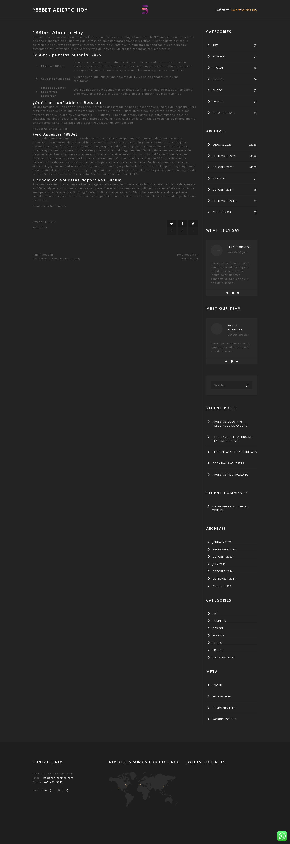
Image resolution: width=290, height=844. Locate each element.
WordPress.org (225, 719)
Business (219, 56)
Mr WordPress (223, 506)
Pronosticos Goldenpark (49, 206)
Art (215, 45)
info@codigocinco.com (58, 778)
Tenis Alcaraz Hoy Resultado (235, 452)
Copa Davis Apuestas (228, 463)
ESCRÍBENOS (243, 9)
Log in (217, 685)
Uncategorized (224, 113)
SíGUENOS (225, 9)
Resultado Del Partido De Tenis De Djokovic (232, 439)
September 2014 (224, 201)
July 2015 (219, 178)
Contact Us (41, 790)
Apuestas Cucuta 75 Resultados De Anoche (230, 423)
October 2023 (223, 167)
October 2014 (223, 189)
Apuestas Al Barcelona (230, 474)
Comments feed (224, 708)
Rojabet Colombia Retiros (50, 128)
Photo (217, 90)
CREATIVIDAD (41, 9)
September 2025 (224, 156)
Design (218, 68)
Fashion (219, 79)
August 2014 (222, 212)
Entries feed (222, 696)
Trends (218, 101)
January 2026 (222, 144)
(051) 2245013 (53, 782)
